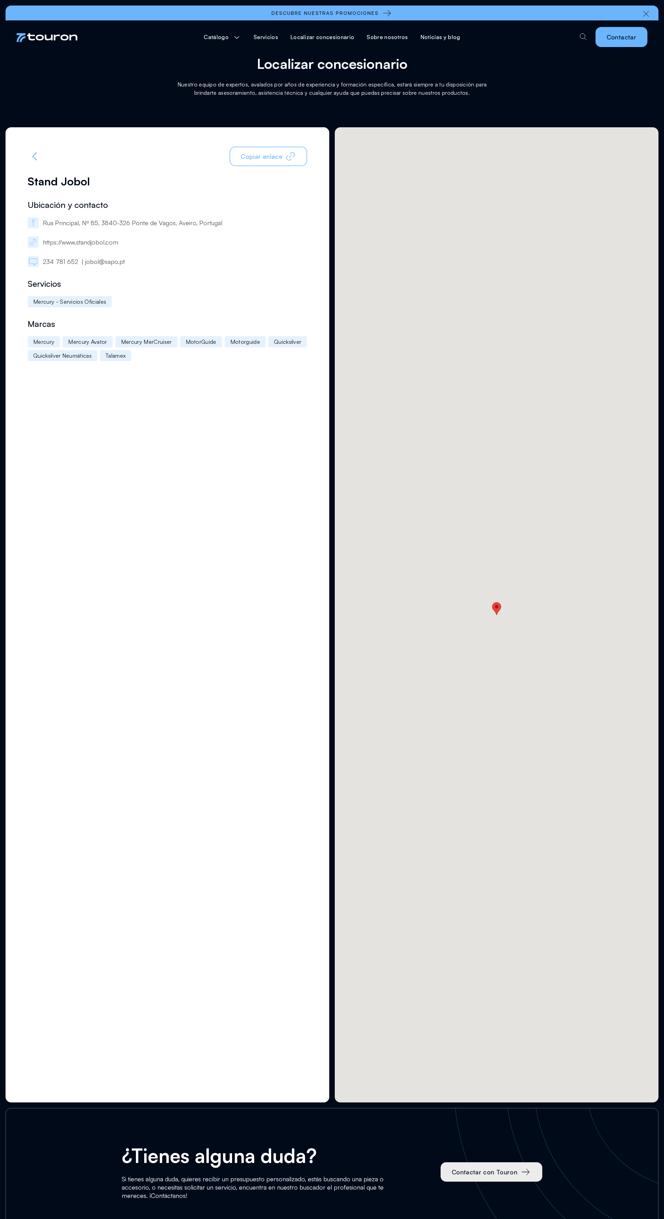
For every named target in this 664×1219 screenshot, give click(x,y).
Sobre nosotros (387, 37)
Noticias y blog (440, 37)
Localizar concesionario (322, 37)
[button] (222, 37)
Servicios (265, 37)
